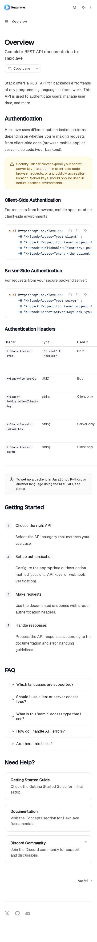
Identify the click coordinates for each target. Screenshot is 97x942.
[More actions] (91, 7)
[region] (48, 402)
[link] (48, 786)
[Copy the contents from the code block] (78, 231)
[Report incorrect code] (70, 231)
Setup (20, 489)
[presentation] (48, 242)
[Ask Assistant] (85, 231)
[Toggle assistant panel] (83, 7)
